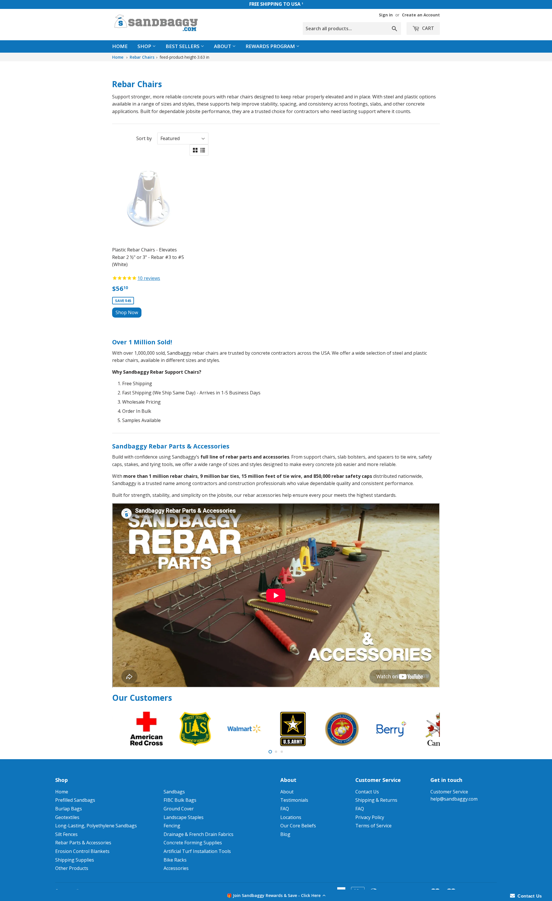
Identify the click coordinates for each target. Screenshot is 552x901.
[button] (276, 895)
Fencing (172, 825)
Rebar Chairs (142, 57)
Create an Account (421, 15)
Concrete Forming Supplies (193, 842)
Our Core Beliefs (298, 825)
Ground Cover (179, 808)
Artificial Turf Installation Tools (197, 851)
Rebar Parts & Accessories (83, 842)
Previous (124, 729)
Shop (144, 46)
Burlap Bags (68, 808)
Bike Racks (175, 860)
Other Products (71, 868)
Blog (285, 834)
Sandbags (174, 792)
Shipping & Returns (376, 800)
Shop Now (127, 312)
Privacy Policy (369, 817)
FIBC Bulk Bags (180, 800)
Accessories (176, 868)
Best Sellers (183, 46)
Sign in (386, 15)
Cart (427, 28)
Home (120, 46)
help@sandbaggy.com (454, 799)
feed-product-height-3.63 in (184, 57)
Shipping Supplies (74, 860)
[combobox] (352, 28)
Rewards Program (271, 46)
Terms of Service (373, 825)
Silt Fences (66, 834)
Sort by (144, 138)
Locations (290, 817)
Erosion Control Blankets (82, 851)
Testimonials (294, 800)
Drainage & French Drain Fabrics (198, 834)
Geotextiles (67, 817)
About (223, 46)
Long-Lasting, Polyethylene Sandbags (96, 825)
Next (427, 729)
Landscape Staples (184, 817)
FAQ (284, 808)
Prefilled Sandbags (75, 800)
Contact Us (367, 792)
